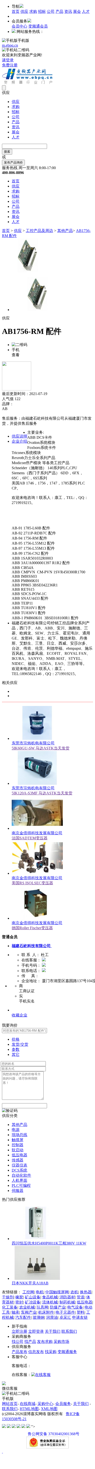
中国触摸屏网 (57, 1292)
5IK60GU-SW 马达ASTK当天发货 (40, 748)
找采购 (51, 1352)
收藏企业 (19, 1015)
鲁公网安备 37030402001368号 (53, 1434)
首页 (15, 11)
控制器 (17, 1145)
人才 (86, 11)
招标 (42, 11)
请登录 (8, 60)
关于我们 (52, 1331)
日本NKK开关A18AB (30, 1283)
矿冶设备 (32, 1302)
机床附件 (46, 1312)
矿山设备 (32, 1297)
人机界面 (19, 1180)
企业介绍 (19, 441)
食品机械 (50, 1297)
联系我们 (69, 1331)
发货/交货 (20, 1044)
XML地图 (49, 1409)
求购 (33, 11)
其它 (15, 1054)
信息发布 (36, 1352)
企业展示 (19, 1010)
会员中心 (19, 26)
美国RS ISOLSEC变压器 (32, 883)
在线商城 (27, 1404)
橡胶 (19, 1297)
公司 (51, 11)
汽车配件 (23, 1317)
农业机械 (27, 1307)
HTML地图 (29, 1409)
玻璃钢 (38, 1317)
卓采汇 (65, 1317)
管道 (81, 1297)
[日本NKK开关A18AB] (37, 1278)
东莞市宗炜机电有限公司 (33, 743)
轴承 (15, 1312)
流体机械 (50, 1302)
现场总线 (19, 1135)
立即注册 (19, 1331)
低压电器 (19, 1155)
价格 (15, 1039)
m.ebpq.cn (10, 45)
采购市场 (61, 1341)
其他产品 (65, 231)
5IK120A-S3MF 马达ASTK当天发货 (42, 793)
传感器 (17, 1160)
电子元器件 (65, 1312)
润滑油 (52, 1317)
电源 (15, 1130)
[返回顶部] (2, 1451)
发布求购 (45, 1341)
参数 (15, 1049)
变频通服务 (67, 1352)
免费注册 (10, 65)
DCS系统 (19, 1170)
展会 (77, 11)
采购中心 (45, 1404)
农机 (74, 1292)
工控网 (28, 1292)
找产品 (30, 1341)
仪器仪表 (19, 1165)
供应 (24, 11)
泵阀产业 (29, 1312)
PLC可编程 (21, 1185)
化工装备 (10, 1307)
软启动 (17, 1150)
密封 (19, 1302)
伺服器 (17, 1190)
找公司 (17, 1341)
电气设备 (75, 1307)
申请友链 (80, 1317)
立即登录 (36, 1331)
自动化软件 (21, 1175)
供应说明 (19, 436)
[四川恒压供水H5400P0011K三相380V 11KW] (37, 1239)
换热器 (86, 1292)
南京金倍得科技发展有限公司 (37, 833)
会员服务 (63, 1404)
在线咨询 (10, 413)
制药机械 (67, 1302)
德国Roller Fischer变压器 (32, 928)
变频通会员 (38, 26)
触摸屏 (17, 1140)
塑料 (81, 1312)
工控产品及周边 (39, 231)
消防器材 (67, 1297)
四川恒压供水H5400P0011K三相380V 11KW (49, 1243)
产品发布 (19, 1352)
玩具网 (42, 1307)
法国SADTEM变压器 (30, 838)
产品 (59, 11)
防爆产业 (58, 1307)
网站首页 (10, 1404)
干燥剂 (8, 1297)
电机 (40, 1292)
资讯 (68, 11)
